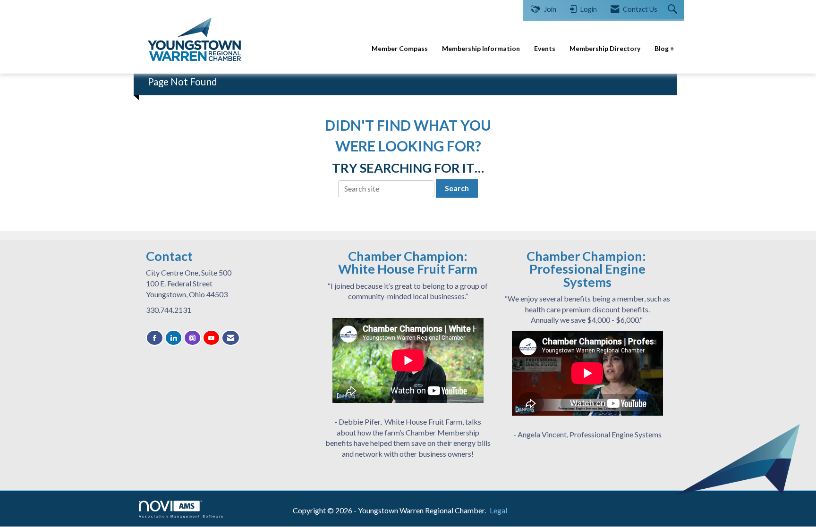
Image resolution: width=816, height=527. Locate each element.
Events (544, 48)
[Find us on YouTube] (211, 338)
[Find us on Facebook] (154, 338)
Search (457, 188)
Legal (498, 510)
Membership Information (481, 48)
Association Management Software (181, 516)
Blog (662, 48)
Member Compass (400, 48)
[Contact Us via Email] (230, 338)
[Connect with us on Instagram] (192, 338)
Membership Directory (605, 48)
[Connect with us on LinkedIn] (173, 338)
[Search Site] (674, 10)
